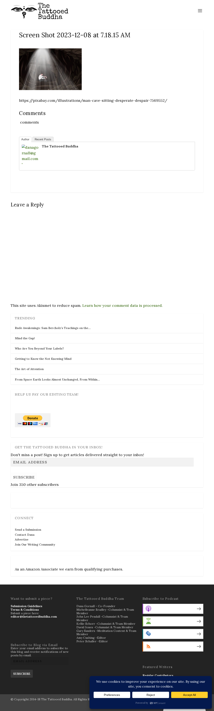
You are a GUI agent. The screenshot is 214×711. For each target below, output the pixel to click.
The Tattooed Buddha (60, 146)
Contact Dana (24, 535)
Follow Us (23, 497)
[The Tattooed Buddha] (30, 164)
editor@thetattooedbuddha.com (34, 616)
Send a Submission (28, 530)
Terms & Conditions (25, 610)
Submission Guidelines (26, 606)
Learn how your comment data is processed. (122, 305)
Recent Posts (43, 139)
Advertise (21, 539)
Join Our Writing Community (35, 544)
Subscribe (23, 477)
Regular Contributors (158, 675)
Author (25, 139)
